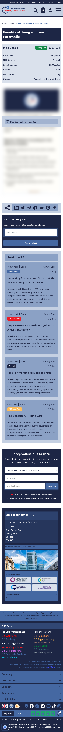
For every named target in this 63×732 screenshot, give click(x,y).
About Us (14, 2)
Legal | (32, 719)
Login (19, 713)
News (22, 2)
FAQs (28, 2)
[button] (43, 10)
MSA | (46, 719)
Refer (53, 2)
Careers (46, 2)
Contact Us (36, 2)
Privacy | (5, 719)
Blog (59, 2)
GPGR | (53, 719)
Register (8, 713)
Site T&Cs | (23, 719)
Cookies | (14, 719)
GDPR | (39, 719)
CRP (59, 719)
